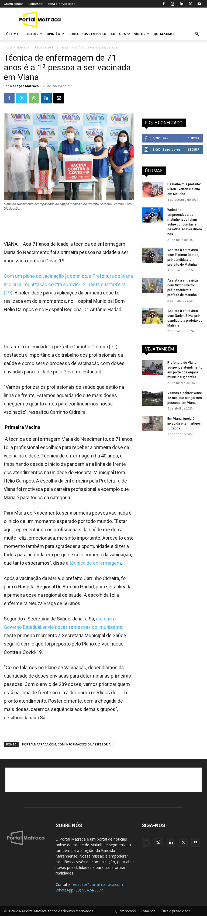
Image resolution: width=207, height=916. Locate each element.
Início (8, 47)
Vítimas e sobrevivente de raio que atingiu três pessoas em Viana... (184, 398)
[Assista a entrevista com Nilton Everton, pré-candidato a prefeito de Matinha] (152, 285)
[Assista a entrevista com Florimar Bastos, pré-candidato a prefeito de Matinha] (152, 255)
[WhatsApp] (34, 98)
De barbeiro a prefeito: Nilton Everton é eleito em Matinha (184, 189)
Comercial (35, 4)
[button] (196, 34)
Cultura (118, 34)
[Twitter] (190, 4)
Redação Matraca (24, 86)
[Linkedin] (181, 4)
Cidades (31, 34)
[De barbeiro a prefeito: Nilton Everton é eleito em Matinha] (152, 189)
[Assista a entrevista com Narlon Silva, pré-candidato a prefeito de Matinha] (152, 316)
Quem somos (13, 4)
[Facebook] (164, 4)
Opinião (53, 34)
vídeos (139, 34)
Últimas (13, 34)
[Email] (58, 98)
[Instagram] (172, 4)
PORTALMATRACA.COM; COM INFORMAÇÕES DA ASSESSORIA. (66, 744)
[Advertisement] (140, 19)
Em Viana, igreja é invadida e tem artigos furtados (184, 423)
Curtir (193, 138)
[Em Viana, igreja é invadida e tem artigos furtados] (152, 423)
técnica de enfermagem (95, 563)
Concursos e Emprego (87, 34)
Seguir (193, 149)
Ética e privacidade (61, 4)
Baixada (23, 47)
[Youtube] (199, 4)
